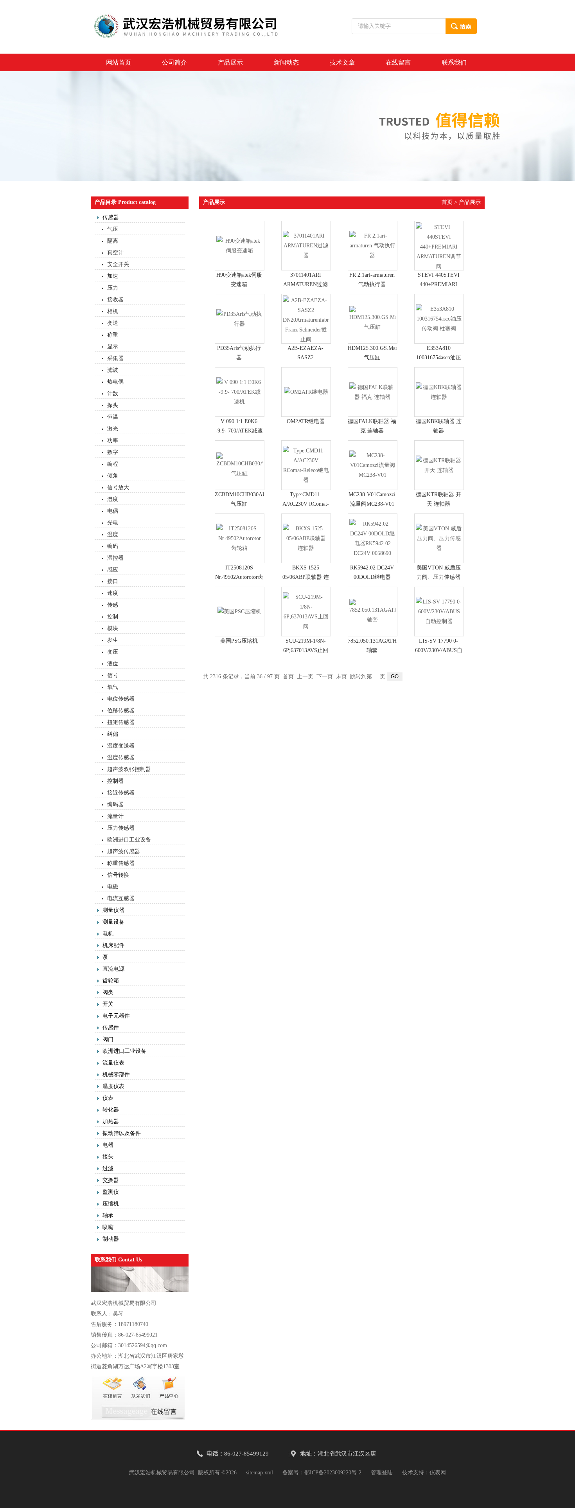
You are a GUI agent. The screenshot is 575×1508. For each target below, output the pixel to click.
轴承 (107, 1215)
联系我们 (454, 62)
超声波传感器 (123, 851)
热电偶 (115, 382)
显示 (112, 347)
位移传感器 (121, 710)
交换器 (110, 1180)
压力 (112, 288)
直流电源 (113, 969)
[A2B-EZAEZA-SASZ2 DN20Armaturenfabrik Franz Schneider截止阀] (306, 318)
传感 (112, 605)
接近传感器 (121, 793)
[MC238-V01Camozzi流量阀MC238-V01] (372, 465)
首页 (447, 202)
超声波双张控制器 (129, 769)
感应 (112, 570)
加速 (112, 276)
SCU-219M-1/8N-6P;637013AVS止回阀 (305, 650)
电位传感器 (121, 699)
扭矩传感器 (121, 722)
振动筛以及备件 (121, 1133)
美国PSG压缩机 (239, 641)
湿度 (112, 499)
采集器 (115, 358)
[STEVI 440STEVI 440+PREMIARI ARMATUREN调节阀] (439, 245)
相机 (112, 311)
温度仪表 (113, 1086)
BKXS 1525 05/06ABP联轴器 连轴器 (305, 577)
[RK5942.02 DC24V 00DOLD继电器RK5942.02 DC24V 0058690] (372, 538)
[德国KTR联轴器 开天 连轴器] (439, 465)
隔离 (112, 241)
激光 (112, 429)
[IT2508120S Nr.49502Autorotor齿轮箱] (239, 538)
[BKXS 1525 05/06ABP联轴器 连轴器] (306, 538)
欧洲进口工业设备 (129, 840)
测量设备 (113, 922)
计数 (112, 393)
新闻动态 (286, 62)
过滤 (107, 1168)
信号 (112, 675)
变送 (112, 323)
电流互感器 (121, 898)
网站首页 (118, 62)
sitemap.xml (259, 1473)
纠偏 (112, 734)
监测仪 (110, 1192)
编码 (112, 546)
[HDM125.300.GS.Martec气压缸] (372, 318)
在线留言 (398, 62)
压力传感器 (121, 828)
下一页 (324, 676)
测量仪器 (113, 910)
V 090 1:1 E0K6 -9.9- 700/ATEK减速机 (239, 430)
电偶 (112, 511)
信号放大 (118, 487)
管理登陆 (382, 1473)
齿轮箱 (110, 981)
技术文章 (342, 62)
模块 (112, 628)
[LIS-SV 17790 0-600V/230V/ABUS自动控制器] (439, 611)
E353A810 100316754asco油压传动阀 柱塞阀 (438, 357)
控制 (112, 617)
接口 (112, 581)
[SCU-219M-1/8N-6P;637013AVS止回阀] (306, 611)
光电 (112, 523)
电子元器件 (116, 1016)
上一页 (305, 676)
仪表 (107, 1098)
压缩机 (110, 1204)
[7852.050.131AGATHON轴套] (372, 611)
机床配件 (113, 945)
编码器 (115, 804)
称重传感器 (121, 863)
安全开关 (118, 264)
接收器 (115, 300)
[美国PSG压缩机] (239, 611)
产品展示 (230, 62)
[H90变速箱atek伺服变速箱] (239, 245)
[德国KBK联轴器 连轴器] (439, 392)
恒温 (112, 417)
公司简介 (174, 62)
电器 (107, 1145)
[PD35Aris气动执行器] (239, 318)
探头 (112, 405)
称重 (112, 335)
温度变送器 (121, 746)
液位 (112, 664)
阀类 (107, 992)
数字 (112, 452)
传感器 (110, 217)
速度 (112, 593)
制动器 (110, 1239)
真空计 (115, 253)
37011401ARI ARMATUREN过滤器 (305, 284)
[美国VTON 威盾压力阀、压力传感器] (439, 538)
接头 (107, 1157)
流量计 (115, 816)
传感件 (110, 1028)
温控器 (115, 558)
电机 (107, 934)
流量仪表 (113, 1063)
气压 (112, 229)
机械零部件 (116, 1074)
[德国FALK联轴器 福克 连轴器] (372, 392)
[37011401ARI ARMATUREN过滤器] (306, 245)
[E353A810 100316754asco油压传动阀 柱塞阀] (439, 318)
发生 (112, 640)
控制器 (115, 781)
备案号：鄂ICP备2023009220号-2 (321, 1473)
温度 (112, 534)
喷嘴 (107, 1227)
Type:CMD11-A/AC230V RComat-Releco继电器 (305, 504)
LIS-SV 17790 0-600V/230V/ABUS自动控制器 (438, 650)
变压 (112, 652)
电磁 (112, 887)
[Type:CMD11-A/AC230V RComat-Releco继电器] (306, 465)
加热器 (110, 1121)
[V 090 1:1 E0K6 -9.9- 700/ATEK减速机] (239, 392)
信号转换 (118, 875)
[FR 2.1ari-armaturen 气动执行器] (372, 245)
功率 (112, 440)
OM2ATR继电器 (306, 421)
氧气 (112, 687)
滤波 (112, 370)
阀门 (107, 1039)
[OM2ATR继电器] (306, 392)
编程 (112, 464)
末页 (341, 676)
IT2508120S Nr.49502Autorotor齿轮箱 (239, 577)
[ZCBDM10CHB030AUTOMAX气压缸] (239, 465)
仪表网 (437, 1473)
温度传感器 (121, 757)
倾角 (112, 476)
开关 (107, 1004)
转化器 (110, 1110)
